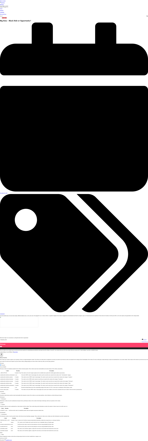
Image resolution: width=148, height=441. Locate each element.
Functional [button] (2, 391)
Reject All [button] (12, 352)
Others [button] (1, 432)
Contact (4, 17)
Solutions (1, 10)
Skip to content (2, 0)
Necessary (3, 365)
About (1, 8)
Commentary (2, 313)
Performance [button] (2, 397)
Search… (1, 16)
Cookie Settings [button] (3, 352)
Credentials (2, 12)
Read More (16, 352)
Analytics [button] (1, 402)
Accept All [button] (8, 352)
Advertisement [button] (2, 412)
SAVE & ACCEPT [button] (3, 438)
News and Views (3, 14)
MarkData (2, 4)
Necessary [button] (2, 363)
